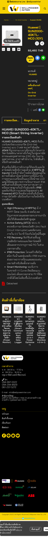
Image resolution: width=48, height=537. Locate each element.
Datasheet (12, 283)
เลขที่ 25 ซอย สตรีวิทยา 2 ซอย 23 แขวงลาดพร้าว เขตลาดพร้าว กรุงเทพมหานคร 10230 (21, 399)
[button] (45, 8)
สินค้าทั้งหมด (7, 418)
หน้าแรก (5, 414)
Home (6, 20)
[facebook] (4, 436)
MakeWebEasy (30, 518)
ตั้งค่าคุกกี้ (35, 529)
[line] (9, 436)
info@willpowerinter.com (20, 392)
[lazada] (18, 436)
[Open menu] (3, 8)
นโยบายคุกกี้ (6, 532)
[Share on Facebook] (39, 109)
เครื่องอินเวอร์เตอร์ (34, 87)
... (12, 20)
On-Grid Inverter (21, 20)
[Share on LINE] (43, 109)
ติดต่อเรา (30, 59)
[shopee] (13, 436)
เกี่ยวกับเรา (6, 423)
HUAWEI (33, 74)
